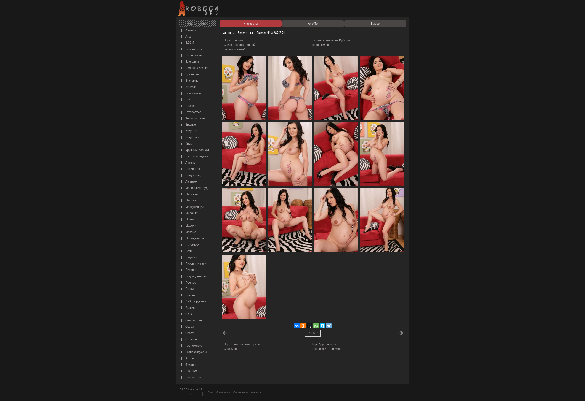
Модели (190, 225)
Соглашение (240, 392)
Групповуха (192, 112)
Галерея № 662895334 (270, 32)
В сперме (191, 80)
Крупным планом (196, 150)
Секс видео (231, 348)
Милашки (191, 213)
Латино (189, 162)
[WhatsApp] (316, 325)
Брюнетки (191, 74)
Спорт (189, 333)
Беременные (193, 49)
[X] (309, 325)
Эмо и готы (192, 377)
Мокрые (190, 232)
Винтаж (190, 87)
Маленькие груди (196, 188)
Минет (189, 219)
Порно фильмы (234, 40)
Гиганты (190, 106)
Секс (188, 314)
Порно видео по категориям (242, 344)
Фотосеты (228, 32)
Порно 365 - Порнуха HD (328, 348)
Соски (189, 326)
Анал (188, 36)
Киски (188, 143)
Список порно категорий (239, 44)
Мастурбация (194, 207)
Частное (190, 370)
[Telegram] (329, 325)
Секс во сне (193, 320)
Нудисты (190, 257)
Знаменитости (194, 118)
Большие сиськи (196, 68)
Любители (191, 181)
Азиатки (190, 30)
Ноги (188, 251)
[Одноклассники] (303, 325)
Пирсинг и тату (195, 263)
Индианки (191, 137)
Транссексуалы (195, 352)
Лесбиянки (192, 169)
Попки (189, 288)
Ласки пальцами (196, 156)
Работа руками (195, 301)
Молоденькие (194, 238)
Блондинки (192, 61)
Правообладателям (219, 392)
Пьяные (190, 295)
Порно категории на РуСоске (331, 40)
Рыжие (189, 307)
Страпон (190, 339)
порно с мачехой (234, 49)
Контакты (256, 392)
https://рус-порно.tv (324, 344)
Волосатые (192, 93)
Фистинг (190, 364)
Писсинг (190, 269)
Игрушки (190, 131)
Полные (190, 282)
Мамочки (191, 194)
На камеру (192, 244)
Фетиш (189, 358)
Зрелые (190, 124)
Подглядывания (195, 276)
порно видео (320, 44)
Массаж (190, 200)
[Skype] (322, 325)
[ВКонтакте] (297, 325)
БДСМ (189, 42)
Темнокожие (193, 345)
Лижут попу (192, 175)
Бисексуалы (193, 55)
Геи (187, 99)
